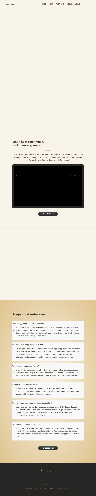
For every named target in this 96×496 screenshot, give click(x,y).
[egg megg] (9, 4)
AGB (46, 488)
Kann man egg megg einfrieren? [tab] (25, 384)
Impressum (29, 488)
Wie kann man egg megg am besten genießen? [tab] (32, 403)
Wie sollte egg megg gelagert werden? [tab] (28, 345)
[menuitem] (43, 4)
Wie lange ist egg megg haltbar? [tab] (25, 366)
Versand (60, 488)
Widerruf (52, 488)
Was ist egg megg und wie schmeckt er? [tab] (29, 323)
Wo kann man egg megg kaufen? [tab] (26, 424)
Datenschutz (39, 488)
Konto (66, 488)
